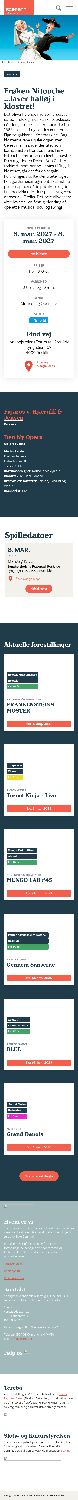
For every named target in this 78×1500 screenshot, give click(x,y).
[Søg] (59, 11)
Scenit (65, 1451)
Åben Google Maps (28, 579)
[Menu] (68, 7)
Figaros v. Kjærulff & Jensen (33, 415)
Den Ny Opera (23, 437)
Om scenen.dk (13, 1264)
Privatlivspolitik (14, 1278)
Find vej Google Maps (46, 364)
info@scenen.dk (21, 1339)
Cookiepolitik (12, 1271)
